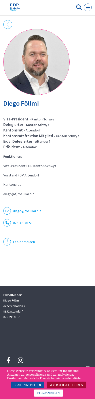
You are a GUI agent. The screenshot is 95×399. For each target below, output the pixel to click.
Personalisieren (48, 393)
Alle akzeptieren (29, 385)
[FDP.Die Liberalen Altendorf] (15, 9)
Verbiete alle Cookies (67, 385)
